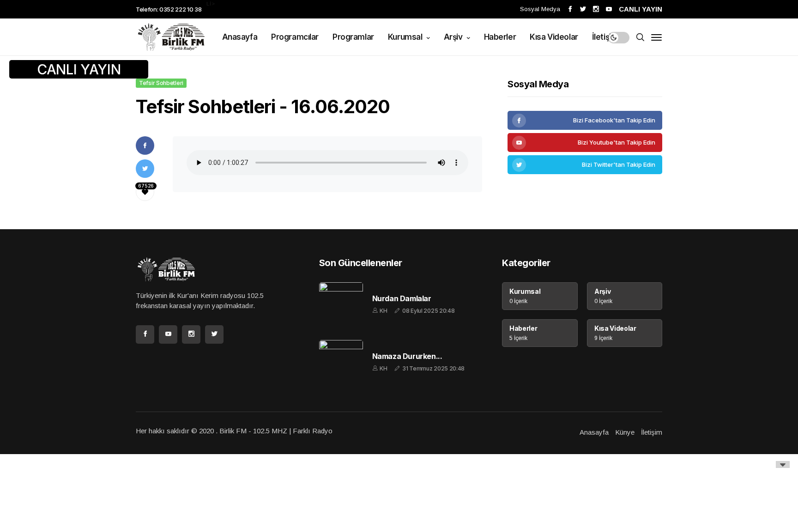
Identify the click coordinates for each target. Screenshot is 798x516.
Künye (625, 432)
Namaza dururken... (407, 356)
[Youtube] (585, 142)
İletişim (605, 37)
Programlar (353, 37)
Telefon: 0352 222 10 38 (169, 9)
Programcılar (295, 37)
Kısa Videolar (554, 37)
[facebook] (585, 120)
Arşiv (454, 37)
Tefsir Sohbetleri (161, 82)
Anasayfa (240, 37)
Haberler (500, 37)
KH (383, 310)
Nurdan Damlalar (401, 298)
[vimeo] (585, 164)
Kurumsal (406, 37)
